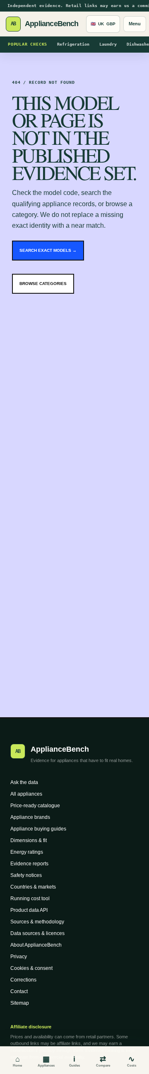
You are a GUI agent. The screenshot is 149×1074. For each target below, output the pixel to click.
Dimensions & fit (28, 840)
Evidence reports (29, 864)
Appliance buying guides (38, 829)
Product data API (29, 910)
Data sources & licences (37, 933)
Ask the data (24, 782)
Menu (135, 23)
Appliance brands (30, 817)
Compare (103, 1061)
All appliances (26, 794)
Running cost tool (30, 898)
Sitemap (19, 1003)
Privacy (18, 957)
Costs (131, 1061)
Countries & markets (33, 887)
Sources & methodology (37, 922)
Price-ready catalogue (35, 806)
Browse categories (43, 283)
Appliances (46, 1061)
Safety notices (26, 875)
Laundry (108, 44)
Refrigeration (73, 44)
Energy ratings (26, 852)
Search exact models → (48, 250)
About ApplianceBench (36, 945)
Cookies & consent (31, 968)
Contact (19, 991)
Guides (74, 1061)
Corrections (23, 980)
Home (17, 1061)
